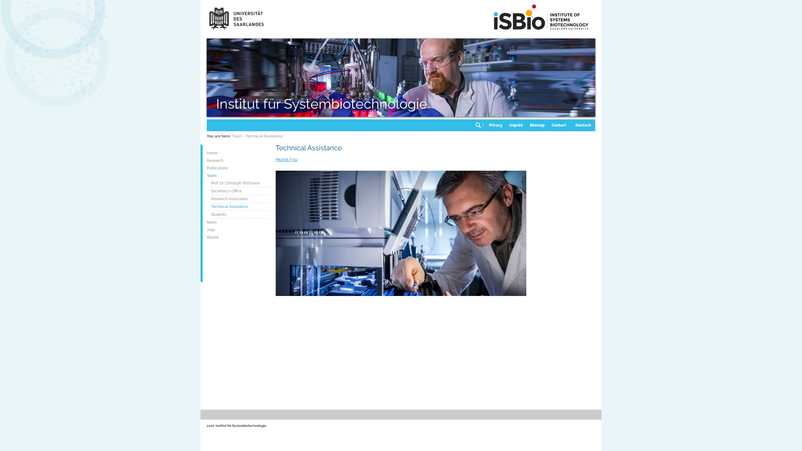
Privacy (496, 125)
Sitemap (537, 125)
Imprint (516, 125)
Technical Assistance (229, 207)
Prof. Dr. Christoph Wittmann (235, 183)
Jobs (211, 230)
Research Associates (229, 199)
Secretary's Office (226, 191)
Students (219, 214)
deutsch (583, 125)
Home (212, 153)
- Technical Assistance (263, 136)
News (212, 222)
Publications (217, 168)
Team (237, 136)
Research (215, 160)
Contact (559, 125)
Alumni (213, 237)
